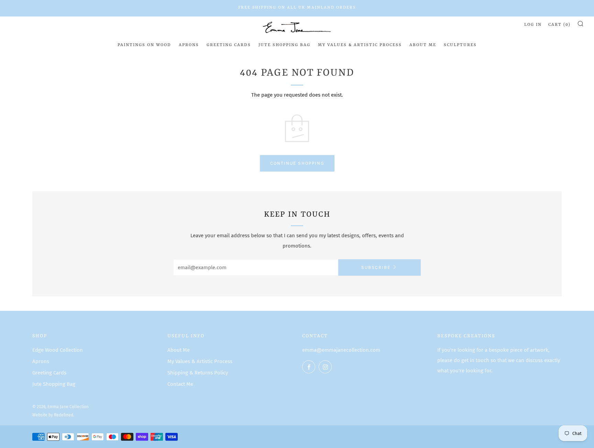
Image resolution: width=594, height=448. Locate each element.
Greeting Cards (229, 45)
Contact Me (180, 384)
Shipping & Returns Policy (197, 373)
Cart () (559, 24)
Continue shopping (297, 163)
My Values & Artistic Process (360, 45)
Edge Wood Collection (57, 350)
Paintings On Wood (144, 45)
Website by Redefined (52, 415)
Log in (533, 24)
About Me (422, 45)
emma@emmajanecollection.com (341, 350)
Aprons (189, 45)
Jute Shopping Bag (284, 45)
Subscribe (375, 267)
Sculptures (460, 45)
